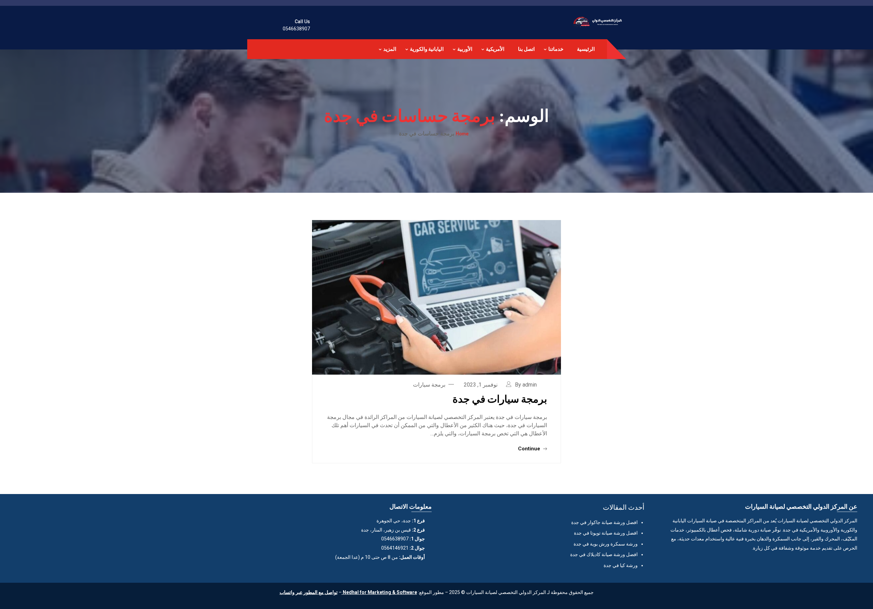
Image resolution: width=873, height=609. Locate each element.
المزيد (389, 49)
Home (462, 133)
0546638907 (296, 28)
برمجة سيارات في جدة (500, 398)
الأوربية (464, 49)
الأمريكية (495, 49)
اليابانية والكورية (427, 49)
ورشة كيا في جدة (621, 565)
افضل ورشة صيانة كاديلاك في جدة (604, 554)
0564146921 (395, 548)
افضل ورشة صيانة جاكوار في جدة (604, 522)
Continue (530, 449)
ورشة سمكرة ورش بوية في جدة (606, 544)
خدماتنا (555, 49)
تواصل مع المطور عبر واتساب (309, 592)
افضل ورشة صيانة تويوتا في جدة (606, 533)
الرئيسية (586, 49)
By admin (526, 384)
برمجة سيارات (429, 384)
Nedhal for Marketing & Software (379, 592)
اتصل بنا (526, 49)
